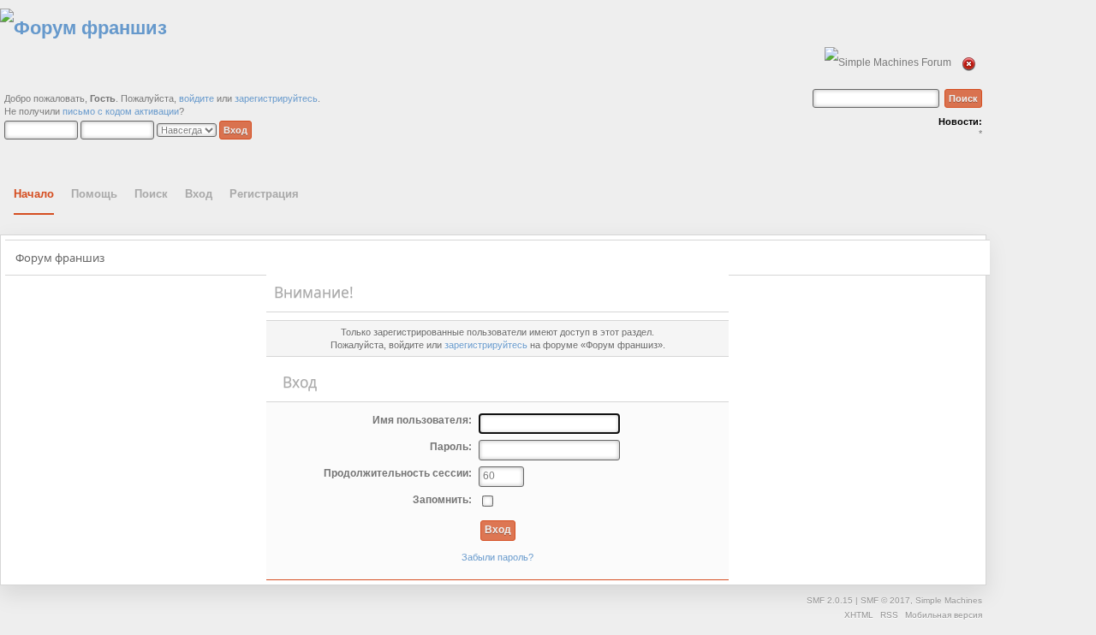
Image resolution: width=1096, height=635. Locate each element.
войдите (196, 98)
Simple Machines (948, 600)
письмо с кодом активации (121, 111)
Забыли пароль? (497, 557)
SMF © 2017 (885, 600)
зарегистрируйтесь (276, 98)
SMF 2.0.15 (830, 600)
